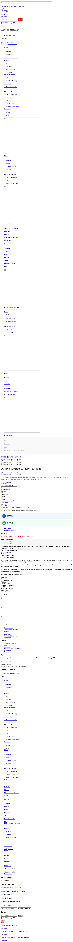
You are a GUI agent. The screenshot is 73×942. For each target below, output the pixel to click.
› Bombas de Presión (10, 87)
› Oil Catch (7, 97)
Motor (6, 47)
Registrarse (4, 44)
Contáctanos (7, 637)
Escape (6, 60)
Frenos (6, 312)
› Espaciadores (8, 332)
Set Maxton (7, 240)
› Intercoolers (8, 84)
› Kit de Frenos (8, 315)
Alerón (6, 260)
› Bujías (6, 115)
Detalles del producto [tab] (10, 530)
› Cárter (6, 100)
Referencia (4, 555)
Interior (6, 373)
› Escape (7, 63)
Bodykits (7, 231)
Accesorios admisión (10, 643)
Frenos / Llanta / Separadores (12, 648)
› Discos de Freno (9, 318)
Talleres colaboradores (10, 636)
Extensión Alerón (9, 263)
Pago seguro (7, 634)
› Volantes (7, 384)
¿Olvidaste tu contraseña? (8, 42)
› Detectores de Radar (10, 394)
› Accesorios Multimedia (11, 391)
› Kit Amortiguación (10, 166)
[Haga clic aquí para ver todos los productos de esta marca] (4, 497)
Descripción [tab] (7, 528)
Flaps (6, 254)
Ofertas (6, 234)
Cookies (6, 631)
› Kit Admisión (8, 55)
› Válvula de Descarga (11, 81)
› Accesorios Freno (10, 321)
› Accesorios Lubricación (11, 106)
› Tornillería (8, 329)
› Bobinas (7, 112)
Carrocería (7, 224)
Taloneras (7, 248)
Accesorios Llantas (10, 326)
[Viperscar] (4, 10)
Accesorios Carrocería (11, 228)
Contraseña (4, 38)
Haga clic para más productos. (9, 22)
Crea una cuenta (12, 44)
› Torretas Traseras (9, 180)
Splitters (6, 251)
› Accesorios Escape (10, 69)
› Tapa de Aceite (9, 103)
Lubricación (8, 91)
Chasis (6, 156)
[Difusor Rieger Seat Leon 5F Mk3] (11, 456)
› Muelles (7, 163)
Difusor (6, 257)
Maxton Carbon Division (11, 237)
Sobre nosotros (8, 628)
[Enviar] (18, 662)
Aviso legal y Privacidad (11, 629)
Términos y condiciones (11, 633)
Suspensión (7, 160)
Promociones (8, 435)
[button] (36, 2)
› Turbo (6, 77)
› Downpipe (8, 66)
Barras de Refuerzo (10, 174)
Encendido (7, 109)
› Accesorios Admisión (11, 58)
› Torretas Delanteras (10, 177)
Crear (24, 908)
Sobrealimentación (9, 74)
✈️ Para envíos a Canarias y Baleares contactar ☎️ (15, 507)
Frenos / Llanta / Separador (11, 307)
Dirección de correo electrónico (9, 30)
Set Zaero (7, 244)
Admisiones (7, 51)
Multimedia (7, 388)
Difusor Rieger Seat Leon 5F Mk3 (13, 891)
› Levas (6, 381)
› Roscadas (7, 169)
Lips (5, 266)
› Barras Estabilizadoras (11, 183)
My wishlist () (8, 905)
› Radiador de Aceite (10, 94)
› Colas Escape (8, 72)
